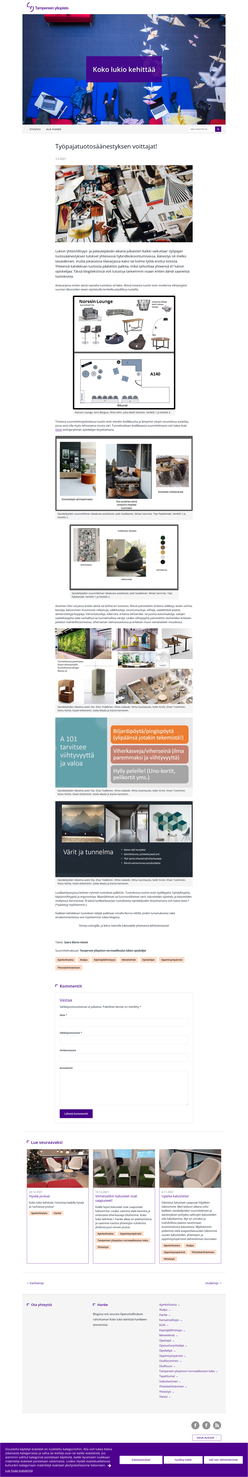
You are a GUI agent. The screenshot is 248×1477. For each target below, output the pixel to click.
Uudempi (213, 1283)
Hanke (57, 1213)
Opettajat (165, 1340)
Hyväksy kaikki (183, 1459)
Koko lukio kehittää (124, 69)
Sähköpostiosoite (71, 1032)
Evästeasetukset (141, 1459)
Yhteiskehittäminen (69, 967)
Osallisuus (166, 1366)
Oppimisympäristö (172, 959)
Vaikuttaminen (168, 1381)
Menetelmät (129, 959)
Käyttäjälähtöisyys (104, 959)
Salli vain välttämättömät (223, 1459)
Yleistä (163, 1397)
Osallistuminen (169, 1361)
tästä (58, 430)
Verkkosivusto (68, 1050)
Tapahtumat (167, 1376)
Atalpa (83, 959)
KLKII (162, 1325)
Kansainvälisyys (169, 1320)
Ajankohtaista (66, 959)
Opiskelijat (148, 959)
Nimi (63, 1015)
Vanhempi (36, 1283)
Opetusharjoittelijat (172, 1345)
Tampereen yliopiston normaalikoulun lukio (123, 1240)
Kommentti (66, 1068)
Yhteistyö (103, 1247)
